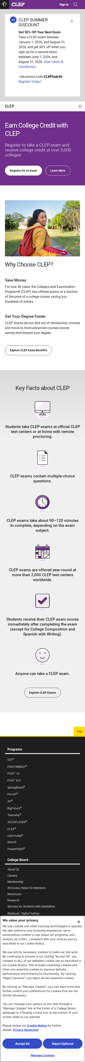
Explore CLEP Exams (42, 692)
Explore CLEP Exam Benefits (28, 350)
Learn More (57, 170)
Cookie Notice (37, 1025)
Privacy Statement (26, 1030)
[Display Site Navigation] (80, 106)
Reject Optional (62, 1043)
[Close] (78, 921)
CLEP (9, 106)
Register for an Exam (23, 170)
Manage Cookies (42, 1055)
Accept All (22, 1043)
